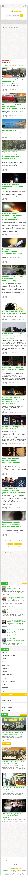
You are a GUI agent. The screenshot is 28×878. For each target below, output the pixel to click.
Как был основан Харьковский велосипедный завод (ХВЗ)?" (15, 587)
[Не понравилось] (6, 90)
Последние (5, 65)
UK (10, 552)
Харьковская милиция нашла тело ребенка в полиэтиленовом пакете (12, 524)
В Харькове (7, 371)
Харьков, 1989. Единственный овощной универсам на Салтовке (16, 621)
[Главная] (2, 27)
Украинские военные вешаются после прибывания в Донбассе (12, 460)
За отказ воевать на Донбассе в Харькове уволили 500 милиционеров (13, 491)
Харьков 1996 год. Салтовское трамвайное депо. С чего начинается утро (15, 631)
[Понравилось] (3, 90)
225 (21, 544)
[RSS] (9, 63)
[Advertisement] (14, 43)
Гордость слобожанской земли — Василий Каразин (16, 598)
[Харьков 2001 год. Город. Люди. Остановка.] (14, 779)
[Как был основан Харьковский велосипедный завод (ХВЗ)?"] (14, 724)
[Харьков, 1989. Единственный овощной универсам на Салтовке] (14, 805)
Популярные (21, 65)
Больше (24, 583)
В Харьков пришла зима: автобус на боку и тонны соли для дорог (12, 336)
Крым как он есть (9, 130)
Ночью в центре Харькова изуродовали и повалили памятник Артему (12, 279)
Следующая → (20, 540)
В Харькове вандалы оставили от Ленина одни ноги (12, 187)
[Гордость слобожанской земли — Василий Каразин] (14, 753)
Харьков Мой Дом (6, 870)
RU (5, 552)
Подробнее (6, 743)
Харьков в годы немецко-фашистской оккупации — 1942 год (15, 640)
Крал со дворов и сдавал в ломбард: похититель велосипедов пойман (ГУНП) (13, 106)
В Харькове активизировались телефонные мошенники (12, 251)
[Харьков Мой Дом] (14, 11)
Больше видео (23, 714)
